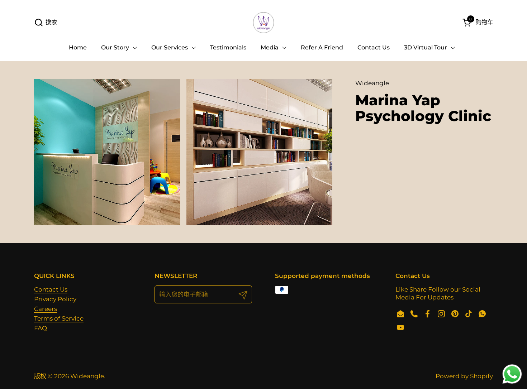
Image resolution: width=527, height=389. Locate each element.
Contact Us (50, 289)
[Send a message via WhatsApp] (512, 374)
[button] (45, 22)
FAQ (40, 328)
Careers (45, 308)
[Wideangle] (263, 22)
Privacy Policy (55, 299)
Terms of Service (59, 318)
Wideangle (372, 83)
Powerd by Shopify (464, 376)
